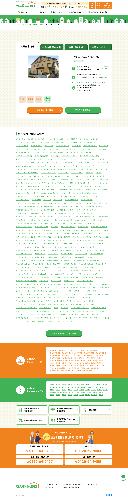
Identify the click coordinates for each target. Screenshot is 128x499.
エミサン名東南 (56, 281)
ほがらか (49, 247)
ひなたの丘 (87, 190)
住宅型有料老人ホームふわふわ (91, 206)
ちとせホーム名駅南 (28, 237)
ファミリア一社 (44, 183)
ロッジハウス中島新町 (62, 233)
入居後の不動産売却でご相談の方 (65, 409)
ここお (77, 220)
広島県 (77, 392)
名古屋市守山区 (87, 355)
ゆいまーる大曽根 (39, 284)
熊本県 (76, 395)
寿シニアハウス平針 (80, 318)
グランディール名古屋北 (85, 311)
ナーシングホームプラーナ (65, 311)
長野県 (52, 390)
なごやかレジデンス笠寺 (24, 217)
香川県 (95, 392)
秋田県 (76, 385)
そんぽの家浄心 (21, 257)
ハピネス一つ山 (60, 223)
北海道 (52, 385)
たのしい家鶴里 (98, 240)
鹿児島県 (94, 395)
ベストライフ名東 (55, 166)
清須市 (81, 365)
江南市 (52, 363)
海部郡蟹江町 (54, 371)
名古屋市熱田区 (101, 353)
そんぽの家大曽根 (65, 257)
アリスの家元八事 (76, 304)
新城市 (70, 363)
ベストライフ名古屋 (40, 166)
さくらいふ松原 (63, 179)
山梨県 (101, 387)
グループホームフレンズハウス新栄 (28, 271)
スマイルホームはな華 (23, 284)
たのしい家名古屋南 (83, 240)
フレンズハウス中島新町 (39, 274)
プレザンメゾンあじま (39, 152)
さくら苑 (58, 271)
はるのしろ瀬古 (99, 250)
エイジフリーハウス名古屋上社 (26, 281)
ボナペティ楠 (64, 287)
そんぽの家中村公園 (96, 254)
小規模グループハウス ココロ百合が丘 (45, 193)
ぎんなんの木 (20, 244)
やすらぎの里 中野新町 (61, 237)
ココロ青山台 (20, 314)
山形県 (81, 385)
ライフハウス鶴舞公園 (101, 284)
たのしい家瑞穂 (83, 227)
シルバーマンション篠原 (44, 233)
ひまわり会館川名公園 (76, 314)
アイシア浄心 (46, 186)
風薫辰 (56, 308)
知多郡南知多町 (87, 371)
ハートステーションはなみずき (26, 308)
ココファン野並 (67, 321)
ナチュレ (45, 213)
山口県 (83, 392)
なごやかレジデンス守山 (24, 227)
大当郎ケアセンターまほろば (88, 169)
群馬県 (105, 385)
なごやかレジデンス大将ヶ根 (82, 213)
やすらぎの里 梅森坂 (23, 250)
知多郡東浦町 (76, 371)
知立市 (93, 363)
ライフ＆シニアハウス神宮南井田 (27, 173)
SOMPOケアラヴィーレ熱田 (67, 169)
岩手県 (64, 385)
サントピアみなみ (75, 190)
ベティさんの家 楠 (72, 152)
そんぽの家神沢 (101, 264)
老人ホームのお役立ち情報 (73, 484)
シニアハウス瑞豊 (87, 200)
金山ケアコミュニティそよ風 (89, 156)
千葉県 (58, 387)
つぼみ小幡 (41, 304)
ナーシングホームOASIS (89, 291)
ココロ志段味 (100, 311)
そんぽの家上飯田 (52, 260)
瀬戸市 (93, 358)
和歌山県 (53, 392)
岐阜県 (58, 390)
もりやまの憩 (67, 149)
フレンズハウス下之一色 (24, 277)
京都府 (87, 390)
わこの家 (19, 186)
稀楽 (17, 237)
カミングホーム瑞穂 (41, 227)
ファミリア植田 (103, 179)
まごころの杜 (56, 277)
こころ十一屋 (98, 271)
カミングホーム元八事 (59, 267)
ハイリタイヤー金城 (22, 152)
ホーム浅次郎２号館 (71, 200)
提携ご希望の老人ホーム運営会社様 (66, 420)
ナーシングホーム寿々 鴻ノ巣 (46, 240)
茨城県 (93, 385)
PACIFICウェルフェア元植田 (40, 142)
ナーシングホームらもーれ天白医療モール (40, 311)
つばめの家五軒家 (45, 308)
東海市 (76, 363)
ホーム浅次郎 (36, 200)
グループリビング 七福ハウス (79, 159)
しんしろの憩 (43, 223)
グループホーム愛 (49, 298)
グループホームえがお (69, 156)
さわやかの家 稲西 (47, 210)
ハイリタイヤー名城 (56, 152)
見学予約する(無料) (83, 110)
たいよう (104, 169)
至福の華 (41, 321)
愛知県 (70, 390)
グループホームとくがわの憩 (81, 237)
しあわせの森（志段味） (85, 281)
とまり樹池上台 (61, 190)
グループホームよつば (95, 244)
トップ (18, 25)
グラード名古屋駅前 (41, 156)
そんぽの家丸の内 (22, 260)
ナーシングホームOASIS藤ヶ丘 (41, 318)
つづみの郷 (78, 250)
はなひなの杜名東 (71, 247)
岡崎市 (81, 358)
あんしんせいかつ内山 (100, 217)
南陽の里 (36, 176)
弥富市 (96, 365)
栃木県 (99, 385)
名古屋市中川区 (55, 355)
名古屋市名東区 (55, 358)
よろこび (19, 190)
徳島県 (89, 392)
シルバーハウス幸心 (89, 220)
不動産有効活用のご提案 (33, 420)
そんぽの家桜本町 (67, 254)
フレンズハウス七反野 (56, 274)
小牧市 (58, 363)
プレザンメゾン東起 (44, 237)
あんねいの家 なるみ (33, 298)
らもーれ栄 (55, 163)
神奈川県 (71, 387)
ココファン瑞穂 (87, 294)
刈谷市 (71, 360)
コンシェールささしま (101, 233)
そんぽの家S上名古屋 (23, 264)
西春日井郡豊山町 (73, 368)
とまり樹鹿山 (102, 190)
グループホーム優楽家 (75, 223)
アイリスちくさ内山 (90, 146)
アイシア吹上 (101, 176)
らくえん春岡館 (67, 163)
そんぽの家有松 (66, 260)
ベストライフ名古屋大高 (83, 186)
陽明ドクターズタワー (68, 227)
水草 (94, 149)
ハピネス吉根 (50, 196)
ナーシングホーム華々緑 (101, 287)
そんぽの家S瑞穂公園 (86, 264)
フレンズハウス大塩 (62, 146)
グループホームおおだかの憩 (25, 321)
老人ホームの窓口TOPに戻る (64, 333)
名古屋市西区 (94, 350)
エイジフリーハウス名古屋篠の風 (92, 277)
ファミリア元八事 (22, 179)
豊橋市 (75, 358)
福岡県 (58, 395)
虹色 (95, 186)
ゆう (100, 186)
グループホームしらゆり (24, 254)
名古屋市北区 (83, 350)
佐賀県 (64, 395)
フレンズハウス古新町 (42, 277)
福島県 (87, 385)
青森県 (58, 385)
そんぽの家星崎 (79, 260)
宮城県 (70, 385)
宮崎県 (87, 395)
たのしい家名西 (21, 230)
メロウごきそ (102, 203)
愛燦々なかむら (54, 291)
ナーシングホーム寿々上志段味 (26, 223)
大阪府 (93, 390)
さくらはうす (95, 139)
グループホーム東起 (22, 200)
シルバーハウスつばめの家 (73, 203)
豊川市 (59, 360)
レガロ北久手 (32, 244)
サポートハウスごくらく (77, 244)
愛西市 (76, 365)
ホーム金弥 (47, 200)
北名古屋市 (89, 365)
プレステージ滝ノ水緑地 (58, 213)
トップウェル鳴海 (48, 190)
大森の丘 (94, 196)
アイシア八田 (74, 206)
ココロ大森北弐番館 (37, 196)
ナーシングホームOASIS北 (50, 294)
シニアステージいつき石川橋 (25, 304)
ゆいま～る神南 (71, 142)
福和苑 (31, 233)
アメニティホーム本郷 (87, 247)
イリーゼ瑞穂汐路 (84, 298)
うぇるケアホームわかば (54, 139)
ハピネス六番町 (89, 304)
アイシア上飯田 (80, 183)
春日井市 (53, 360)
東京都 (64, 387)
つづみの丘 (88, 250)
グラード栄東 (42, 203)
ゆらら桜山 (54, 227)
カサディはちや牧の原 (23, 166)
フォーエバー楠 (31, 183)
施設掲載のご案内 (53, 484)
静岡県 (64, 390)
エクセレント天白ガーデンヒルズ (27, 206)
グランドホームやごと (67, 240)
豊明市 (58, 365)
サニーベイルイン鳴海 (32, 190)
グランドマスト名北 (54, 284)
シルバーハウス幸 (74, 210)
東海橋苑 (98, 173)
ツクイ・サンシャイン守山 (51, 149)
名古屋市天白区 (67, 358)
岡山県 (71, 392)
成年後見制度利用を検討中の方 (31, 409)
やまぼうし (31, 220)
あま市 (102, 365)
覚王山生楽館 (76, 146)
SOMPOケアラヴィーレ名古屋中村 (27, 213)
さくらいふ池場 (36, 179)
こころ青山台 (89, 223)
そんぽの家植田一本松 (36, 257)
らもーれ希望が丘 (61, 206)
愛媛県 (101, 392)
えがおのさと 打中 (53, 321)
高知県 (52, 395)
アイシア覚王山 (89, 176)
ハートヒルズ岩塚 (22, 146)
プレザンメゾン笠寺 (44, 301)
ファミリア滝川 (21, 169)
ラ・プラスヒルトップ (48, 173)
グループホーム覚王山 (74, 176)
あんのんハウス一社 (40, 291)
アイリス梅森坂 (53, 254)
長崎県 (70, 395)
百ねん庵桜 (20, 183)
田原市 (70, 365)
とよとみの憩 (43, 281)
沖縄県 (101, 395)
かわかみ (101, 220)
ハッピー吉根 (65, 193)
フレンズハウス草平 (90, 274)
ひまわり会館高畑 (92, 314)
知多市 (87, 363)
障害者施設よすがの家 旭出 (25, 301)
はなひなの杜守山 (22, 196)
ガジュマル (19, 311)
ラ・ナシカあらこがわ (23, 176)
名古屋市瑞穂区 (89, 353)
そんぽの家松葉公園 (22, 267)
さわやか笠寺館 (40, 254)
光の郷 (69, 301)
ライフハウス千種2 (42, 163)
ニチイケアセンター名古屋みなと (53, 176)
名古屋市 (41, 25)
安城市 (83, 360)
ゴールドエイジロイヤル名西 (62, 186)
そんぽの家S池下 (75, 267)
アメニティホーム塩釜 (101, 237)
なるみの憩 (64, 308)
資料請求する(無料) (45, 110)
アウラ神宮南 (33, 169)
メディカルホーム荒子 (71, 277)
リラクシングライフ (89, 210)
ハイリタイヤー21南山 (88, 152)
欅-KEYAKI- (59, 247)
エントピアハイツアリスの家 (57, 304)
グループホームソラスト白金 (25, 203)
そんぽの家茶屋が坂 (37, 260)
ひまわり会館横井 (22, 318)
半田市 (99, 358)
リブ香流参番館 (61, 244)
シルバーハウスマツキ (87, 166)
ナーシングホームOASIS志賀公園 (27, 294)
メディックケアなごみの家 (89, 230)
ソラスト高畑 (57, 200)
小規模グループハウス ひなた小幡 (28, 149)
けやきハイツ (101, 166)
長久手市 (53, 368)
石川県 (89, 387)
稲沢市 (64, 363)
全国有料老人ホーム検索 (29, 25)
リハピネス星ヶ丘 (22, 274)
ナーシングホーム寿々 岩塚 (81, 233)
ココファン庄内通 (33, 314)
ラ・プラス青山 (63, 173)
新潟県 (77, 387)
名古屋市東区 (73, 350)
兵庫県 (99, 390)
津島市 (65, 360)
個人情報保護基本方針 (71, 487)
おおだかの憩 (39, 247)
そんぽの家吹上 (92, 257)
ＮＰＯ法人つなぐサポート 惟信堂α (54, 314)
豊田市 (77, 360)
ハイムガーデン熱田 (101, 294)
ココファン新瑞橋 (22, 142)
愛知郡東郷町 (61, 368)
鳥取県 (59, 392)
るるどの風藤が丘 (47, 206)
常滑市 (101, 360)
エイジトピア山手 (55, 203)
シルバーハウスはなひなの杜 (97, 183)
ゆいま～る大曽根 (58, 142)
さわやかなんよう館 (66, 220)
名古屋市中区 (66, 353)
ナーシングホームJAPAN (70, 291)
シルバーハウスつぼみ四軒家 (79, 196)
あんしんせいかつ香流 (83, 217)
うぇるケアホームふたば (36, 139)
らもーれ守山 (84, 139)
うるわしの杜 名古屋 (98, 308)
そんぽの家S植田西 (90, 267)
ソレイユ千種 (103, 146)
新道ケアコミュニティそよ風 (25, 159)
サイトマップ (92, 484)
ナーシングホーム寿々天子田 (83, 301)
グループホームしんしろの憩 (99, 318)
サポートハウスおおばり (24, 247)
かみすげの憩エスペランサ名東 (62, 183)
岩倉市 (52, 365)
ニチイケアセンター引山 (82, 149)
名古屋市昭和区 (77, 353)
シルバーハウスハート (65, 217)
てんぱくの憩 (87, 284)
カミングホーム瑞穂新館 (99, 227)
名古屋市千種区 (62, 350)
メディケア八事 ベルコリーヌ (45, 217)
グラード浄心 (55, 156)
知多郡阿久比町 (65, 371)
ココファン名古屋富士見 (87, 142)
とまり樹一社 (61, 210)
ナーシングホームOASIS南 (70, 294)
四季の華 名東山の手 (46, 244)
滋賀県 (81, 390)
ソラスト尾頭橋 (61, 159)
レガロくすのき (47, 271)
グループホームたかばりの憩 (25, 287)
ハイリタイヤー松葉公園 (24, 156)
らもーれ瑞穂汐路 (71, 139)
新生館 (95, 193)
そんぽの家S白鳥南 (53, 264)
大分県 (81, 395)
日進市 (64, 365)
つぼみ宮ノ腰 (48, 146)
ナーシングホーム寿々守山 (80, 308)
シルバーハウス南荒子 (48, 169)
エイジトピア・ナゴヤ (82, 163)
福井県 (95, 387)
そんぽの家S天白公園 (69, 264)
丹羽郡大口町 (85, 368)
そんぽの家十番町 (81, 254)
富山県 (83, 387)
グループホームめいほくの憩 (47, 287)
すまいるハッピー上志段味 (81, 193)
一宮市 (87, 358)
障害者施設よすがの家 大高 (80, 287)
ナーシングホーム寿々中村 (63, 318)
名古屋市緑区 (98, 355)
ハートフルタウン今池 (71, 271)
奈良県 (105, 390)
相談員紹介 (93, 410)
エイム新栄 (104, 230)
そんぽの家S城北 (38, 264)
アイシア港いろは (77, 179)
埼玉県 (52, 387)
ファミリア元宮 (90, 179)
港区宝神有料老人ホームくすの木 (27, 210)
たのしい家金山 (21, 233)
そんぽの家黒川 (51, 257)
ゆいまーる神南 (59, 301)
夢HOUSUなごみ (36, 146)
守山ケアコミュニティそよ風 (47, 220)
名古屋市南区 (76, 355)
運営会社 (50, 487)
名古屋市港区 (66, 355)
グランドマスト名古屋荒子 (67, 298)
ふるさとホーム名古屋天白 (25, 240)
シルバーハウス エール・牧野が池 (59, 250)
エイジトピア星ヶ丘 (70, 166)
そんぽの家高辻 (79, 257)
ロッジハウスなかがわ (99, 159)
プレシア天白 (20, 139)
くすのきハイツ (69, 281)
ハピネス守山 (62, 196)
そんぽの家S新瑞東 (93, 260)
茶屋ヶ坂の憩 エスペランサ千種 (53, 230)
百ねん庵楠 (102, 149)
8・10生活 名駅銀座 (32, 186)
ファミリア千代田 (90, 203)
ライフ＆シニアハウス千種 (25, 163)
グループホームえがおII (46, 159)
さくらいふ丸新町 (49, 179)
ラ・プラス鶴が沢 (77, 173)
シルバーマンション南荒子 (41, 267)
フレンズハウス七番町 (74, 274)
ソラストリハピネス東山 (72, 284)
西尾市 (89, 360)
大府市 (81, 363)
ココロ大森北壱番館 (22, 193)
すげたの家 (20, 298)
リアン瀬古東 (20, 220)
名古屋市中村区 (55, 353)
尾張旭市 (100, 363)
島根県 (65, 392)
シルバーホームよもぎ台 (100, 163)
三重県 (76, 390)
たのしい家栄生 (34, 230)
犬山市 (95, 360)
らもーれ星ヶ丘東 (39, 250)
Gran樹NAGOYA (86, 271)
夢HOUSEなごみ (72, 230)
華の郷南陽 (89, 173)
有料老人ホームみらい (23, 291)
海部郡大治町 (95, 368)
